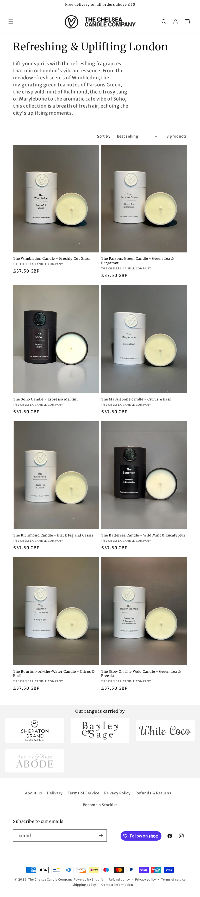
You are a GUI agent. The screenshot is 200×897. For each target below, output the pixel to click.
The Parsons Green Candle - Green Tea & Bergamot (137, 261)
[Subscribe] (101, 835)
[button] (11, 21)
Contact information (117, 885)
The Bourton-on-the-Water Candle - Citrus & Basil (54, 674)
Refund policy (119, 879)
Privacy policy (145, 879)
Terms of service (173, 879)
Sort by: (104, 136)
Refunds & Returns (153, 793)
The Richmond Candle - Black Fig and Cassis (53, 535)
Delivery (55, 793)
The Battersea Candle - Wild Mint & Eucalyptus (143, 535)
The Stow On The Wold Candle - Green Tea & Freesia (141, 674)
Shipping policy (84, 885)
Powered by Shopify (88, 879)
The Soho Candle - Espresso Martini (45, 399)
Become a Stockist (100, 804)
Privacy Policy (117, 793)
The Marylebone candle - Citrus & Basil (136, 399)
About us (33, 793)
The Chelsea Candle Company (50, 879)
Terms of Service (83, 793)
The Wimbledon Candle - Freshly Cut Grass (51, 259)
